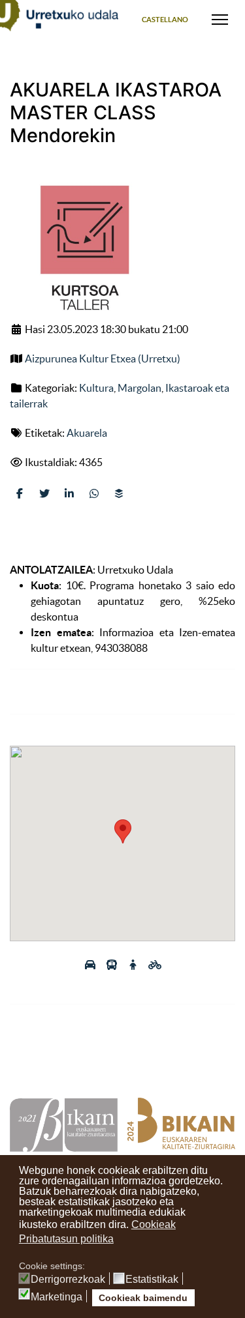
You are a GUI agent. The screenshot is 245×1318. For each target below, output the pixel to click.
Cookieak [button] (153, 1224)
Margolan (139, 388)
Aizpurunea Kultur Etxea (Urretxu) (102, 358)
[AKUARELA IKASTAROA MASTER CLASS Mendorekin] (82, 249)
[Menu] (220, 19)
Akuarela (87, 433)
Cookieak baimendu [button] (143, 1298)
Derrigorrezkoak (68, 1279)
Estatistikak (151, 1279)
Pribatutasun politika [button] (66, 1238)
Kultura (96, 388)
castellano (165, 19)
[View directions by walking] (134, 965)
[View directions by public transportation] (112, 965)
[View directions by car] (91, 965)
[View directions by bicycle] (155, 965)
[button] (123, 831)
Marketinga (56, 1297)
